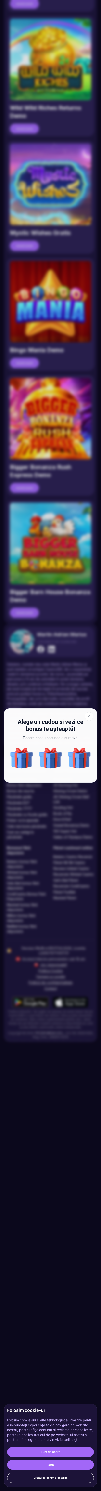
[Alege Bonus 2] (79, 758)
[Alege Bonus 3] (50, 758)
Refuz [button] (51, 1464)
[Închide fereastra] (89, 716)
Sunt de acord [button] (51, 1452)
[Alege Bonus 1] (21, 758)
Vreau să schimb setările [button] (50, 1477)
